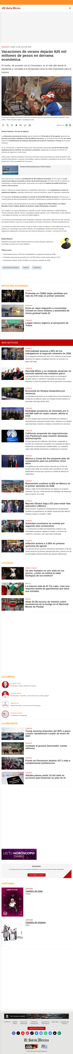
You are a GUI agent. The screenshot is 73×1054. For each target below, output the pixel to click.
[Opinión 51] (5, 704)
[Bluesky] (41, 1033)
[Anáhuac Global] (5, 714)
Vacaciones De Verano (11, 267)
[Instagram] (27, 1033)
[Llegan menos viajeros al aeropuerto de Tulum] (13, 325)
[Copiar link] (25, 125)
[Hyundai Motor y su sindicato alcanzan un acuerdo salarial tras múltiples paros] (13, 376)
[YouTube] (23, 1033)
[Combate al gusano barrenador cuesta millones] (13, 748)
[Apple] (54, 1033)
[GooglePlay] (59, 1033)
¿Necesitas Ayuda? (36, 1028)
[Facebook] (3, 125)
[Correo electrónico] (20, 125)
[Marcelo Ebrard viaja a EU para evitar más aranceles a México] (13, 509)
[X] (7, 125)
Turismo (26, 267)
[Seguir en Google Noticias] (69, 125)
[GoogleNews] (50, 1033)
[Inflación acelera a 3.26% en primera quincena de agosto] (13, 549)
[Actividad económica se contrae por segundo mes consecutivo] (13, 529)
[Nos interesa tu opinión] (36, 1016)
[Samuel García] (5, 694)
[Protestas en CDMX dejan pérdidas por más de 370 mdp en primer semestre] (13, 296)
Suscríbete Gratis (36, 875)
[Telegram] (16, 125)
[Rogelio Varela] (5, 684)
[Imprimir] (29, 125)
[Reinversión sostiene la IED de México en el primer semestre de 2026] (13, 489)
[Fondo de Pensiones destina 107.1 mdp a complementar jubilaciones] (13, 763)
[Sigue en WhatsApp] (66, 125)
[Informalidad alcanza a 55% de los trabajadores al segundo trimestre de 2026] (13, 356)
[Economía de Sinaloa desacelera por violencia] (13, 396)
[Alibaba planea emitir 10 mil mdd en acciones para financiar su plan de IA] (13, 778)
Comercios (36, 267)
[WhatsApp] (12, 125)
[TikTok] (32, 1033)
